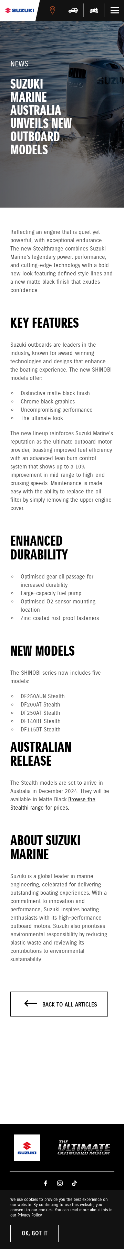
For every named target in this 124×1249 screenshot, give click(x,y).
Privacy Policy (30, 1215)
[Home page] (19, 10)
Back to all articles (69, 1005)
